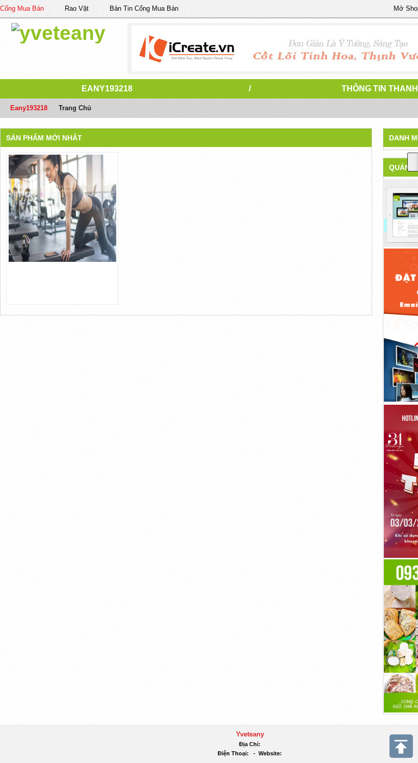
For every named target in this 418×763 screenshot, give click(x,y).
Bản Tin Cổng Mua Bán (144, 8)
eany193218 (107, 88)
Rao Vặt (77, 8)
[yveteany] (58, 31)
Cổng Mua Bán (22, 8)
